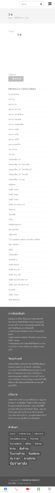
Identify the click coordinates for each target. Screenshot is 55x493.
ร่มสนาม (12, 210)
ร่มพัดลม (12, 184)
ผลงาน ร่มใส (14, 134)
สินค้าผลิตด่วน (14, 300)
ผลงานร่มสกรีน (15, 144)
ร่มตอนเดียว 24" (15, 159)
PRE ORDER (13, 245)
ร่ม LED (12, 154)
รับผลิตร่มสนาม (15, 225)
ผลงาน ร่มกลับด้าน (16, 114)
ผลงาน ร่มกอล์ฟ (15, 119)
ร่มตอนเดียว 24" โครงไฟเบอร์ (20, 169)
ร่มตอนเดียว (13, 255)
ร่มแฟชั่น (12, 215)
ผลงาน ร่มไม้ (14, 139)
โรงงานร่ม (34, 439)
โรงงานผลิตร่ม (16, 444)
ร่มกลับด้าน (13, 260)
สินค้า (11, 250)
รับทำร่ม (38, 444)
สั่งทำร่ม (24, 448)
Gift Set (11, 99)
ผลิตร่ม (28, 444)
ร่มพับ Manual (14, 265)
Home (10, 18)
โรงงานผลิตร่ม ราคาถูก (18, 439)
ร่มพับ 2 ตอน (13, 189)
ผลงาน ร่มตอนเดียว (16, 124)
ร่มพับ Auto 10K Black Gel (18, 285)
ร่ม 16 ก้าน (13, 149)
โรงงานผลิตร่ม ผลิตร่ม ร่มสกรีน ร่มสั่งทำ (24, 240)
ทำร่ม (13, 448)
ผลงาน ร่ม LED (15, 109)
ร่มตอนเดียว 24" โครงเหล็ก (19, 164)
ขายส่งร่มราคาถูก (25, 434)
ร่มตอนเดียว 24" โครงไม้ (18, 174)
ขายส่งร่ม (29, 458)
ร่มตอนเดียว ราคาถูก (17, 179)
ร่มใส (11, 220)
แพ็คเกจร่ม (13, 235)
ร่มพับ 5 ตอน (13, 200)
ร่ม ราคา (15, 458)
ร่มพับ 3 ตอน (13, 295)
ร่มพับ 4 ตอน (13, 195)
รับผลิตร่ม (34, 453)
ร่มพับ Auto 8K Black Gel (18, 280)
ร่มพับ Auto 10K (15, 275)
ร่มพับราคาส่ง (38, 434)
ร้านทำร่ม (12, 434)
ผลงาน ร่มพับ (14, 129)
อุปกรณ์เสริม (13, 230)
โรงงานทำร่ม (17, 453)
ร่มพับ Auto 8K (14, 270)
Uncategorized (14, 94)
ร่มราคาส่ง (18, 463)
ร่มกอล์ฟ (12, 290)
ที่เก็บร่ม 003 (19, 18)
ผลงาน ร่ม (13, 104)
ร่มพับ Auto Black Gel (17, 205)
